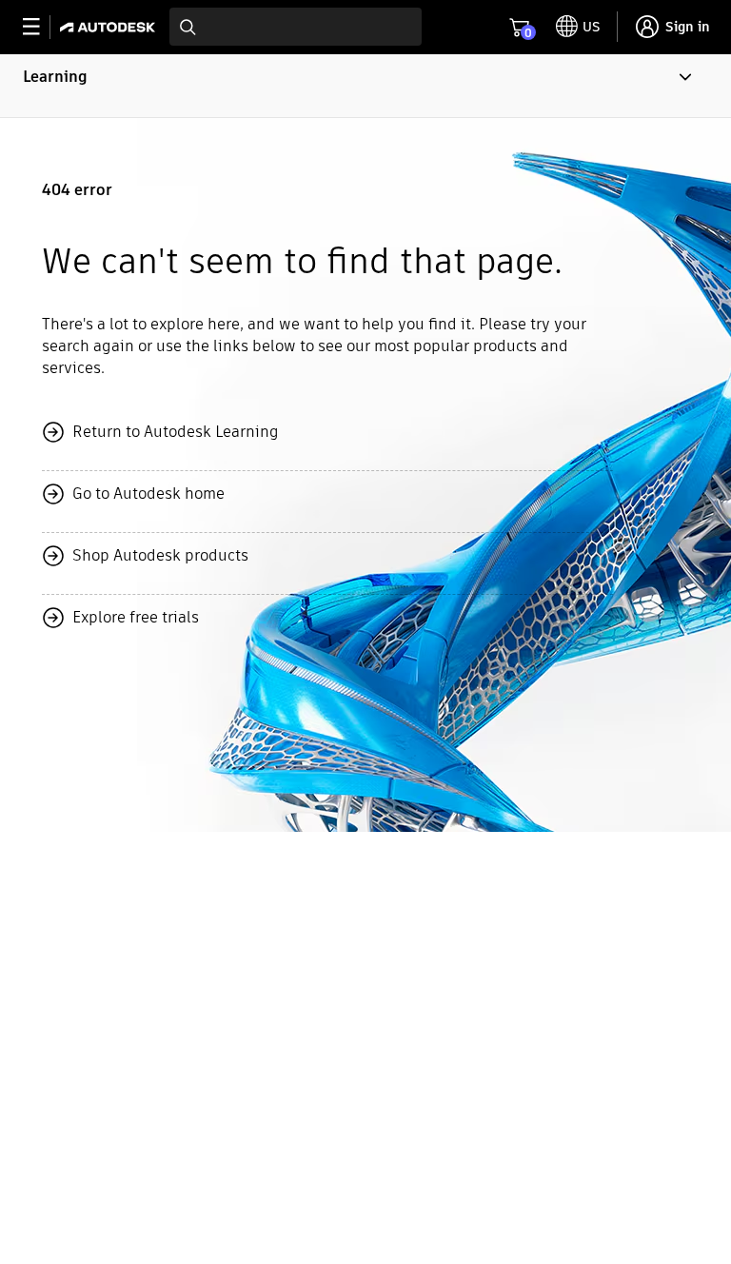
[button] (365, 86)
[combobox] (295, 27)
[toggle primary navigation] (41, 27)
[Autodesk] (110, 27)
